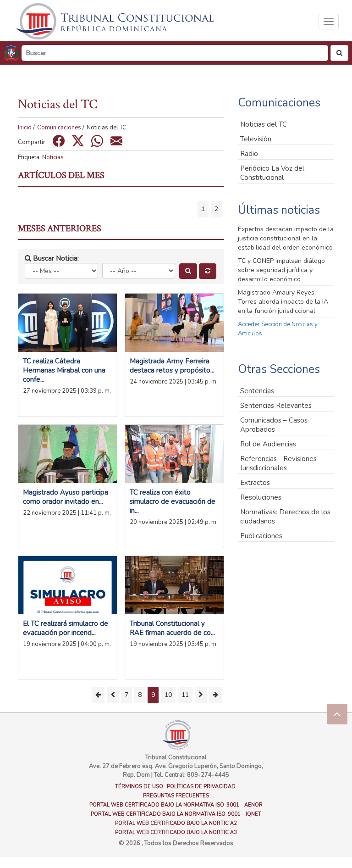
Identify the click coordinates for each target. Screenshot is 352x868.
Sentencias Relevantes (276, 405)
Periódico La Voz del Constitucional (272, 173)
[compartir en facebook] (58, 141)
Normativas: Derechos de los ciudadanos (285, 516)
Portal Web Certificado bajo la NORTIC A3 (176, 832)
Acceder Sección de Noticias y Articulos (278, 329)
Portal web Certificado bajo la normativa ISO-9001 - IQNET (176, 814)
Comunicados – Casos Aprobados (274, 425)
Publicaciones (261, 535)
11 (185, 694)
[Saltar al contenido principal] (116, 21)
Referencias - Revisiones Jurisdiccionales (278, 463)
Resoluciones (260, 497)
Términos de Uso (139, 786)
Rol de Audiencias (268, 444)
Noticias (53, 157)
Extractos (255, 482)
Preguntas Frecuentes (176, 795)
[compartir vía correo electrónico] (116, 141)
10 (168, 694)
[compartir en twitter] (78, 141)
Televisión (255, 139)
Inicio (25, 127)
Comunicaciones (59, 127)
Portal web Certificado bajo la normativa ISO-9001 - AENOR (176, 804)
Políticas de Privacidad (201, 786)
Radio (249, 153)
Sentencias (257, 390)
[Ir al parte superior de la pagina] (337, 714)
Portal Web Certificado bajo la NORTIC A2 (176, 823)
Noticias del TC (263, 124)
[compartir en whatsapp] (97, 141)
